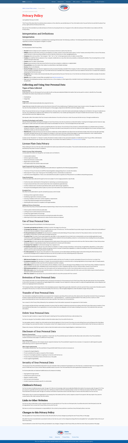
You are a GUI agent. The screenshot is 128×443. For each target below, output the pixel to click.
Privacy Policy (65, 437)
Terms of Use (75, 437)
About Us (57, 437)
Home (50, 437)
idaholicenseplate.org (57, 77)
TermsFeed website (77, 139)
